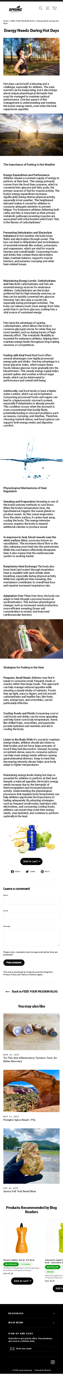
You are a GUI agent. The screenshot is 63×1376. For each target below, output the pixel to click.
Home (6, 21)
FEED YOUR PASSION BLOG (22, 21)
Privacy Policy (10, 974)
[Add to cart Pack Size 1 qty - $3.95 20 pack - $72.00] (31, 844)
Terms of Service (29, 974)
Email (5, 911)
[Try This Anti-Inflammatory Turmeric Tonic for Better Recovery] (31, 1031)
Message (6, 926)
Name (5, 895)
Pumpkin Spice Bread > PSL (19, 1119)
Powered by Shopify (43, 1370)
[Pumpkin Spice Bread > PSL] (31, 1091)
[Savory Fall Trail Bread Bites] (31, 1156)
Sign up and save (20, 1333)
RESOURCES (16, 1313)
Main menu (16, 1322)
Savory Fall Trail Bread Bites (19, 1191)
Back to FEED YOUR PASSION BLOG (34, 991)
